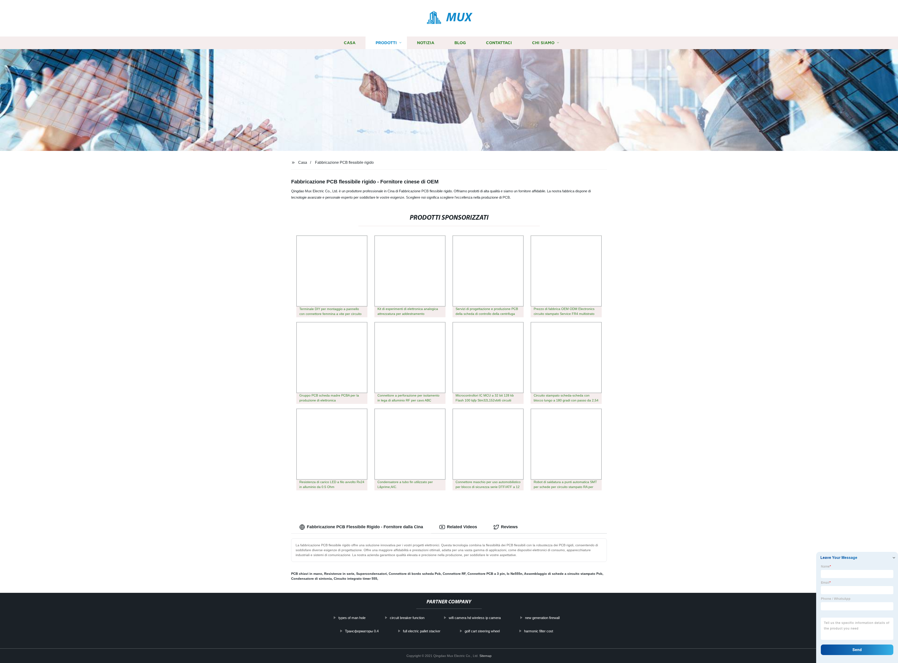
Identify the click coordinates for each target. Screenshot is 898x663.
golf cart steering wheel (482, 631)
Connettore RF (454, 574)
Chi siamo (543, 42)
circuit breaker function (407, 618)
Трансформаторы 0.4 (362, 631)
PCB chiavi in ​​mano (306, 574)
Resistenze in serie (339, 574)
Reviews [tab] (509, 527)
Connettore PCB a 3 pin (486, 574)
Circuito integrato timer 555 (355, 578)
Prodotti (386, 42)
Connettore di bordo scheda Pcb (415, 574)
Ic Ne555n (514, 574)
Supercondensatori (371, 574)
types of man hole (352, 618)
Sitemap (485, 656)
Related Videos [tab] (462, 527)
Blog (460, 42)
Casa (349, 42)
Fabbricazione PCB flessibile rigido (344, 162)
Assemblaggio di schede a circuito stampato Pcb (563, 574)
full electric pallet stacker (421, 631)
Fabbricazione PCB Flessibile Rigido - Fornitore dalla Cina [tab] (365, 527)
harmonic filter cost (538, 631)
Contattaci (499, 42)
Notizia (425, 42)
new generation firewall (542, 618)
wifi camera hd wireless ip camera (475, 618)
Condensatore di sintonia (311, 578)
